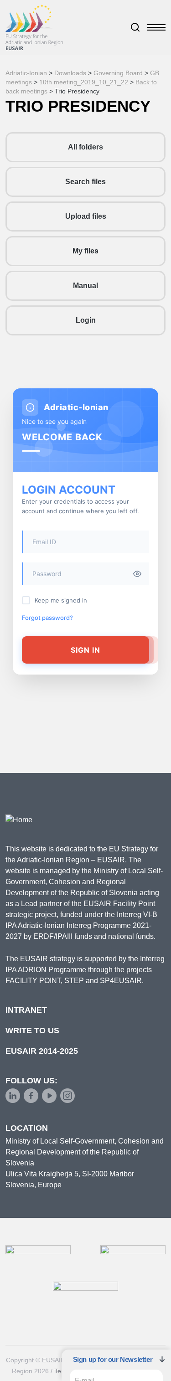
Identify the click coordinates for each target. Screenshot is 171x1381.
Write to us (32, 1030)
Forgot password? (47, 617)
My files (85, 251)
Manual (85, 285)
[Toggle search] (135, 27)
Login (86, 320)
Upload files (85, 216)
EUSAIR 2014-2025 (41, 1051)
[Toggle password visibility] (137, 574)
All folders (85, 147)
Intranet (26, 1010)
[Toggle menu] (156, 27)
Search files (85, 182)
